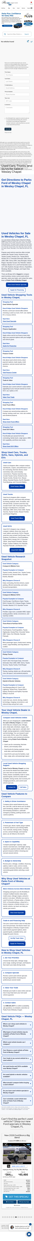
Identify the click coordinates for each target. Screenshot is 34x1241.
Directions (9, 8)
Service (23, 8)
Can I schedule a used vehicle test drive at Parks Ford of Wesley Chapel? (14, 1101)
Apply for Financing (17, 290)
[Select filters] (28, 41)
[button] (3, 8)
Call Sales (23, 787)
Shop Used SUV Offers (10, 446)
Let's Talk (8, 129)
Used (18, 8)
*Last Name (7, 78)
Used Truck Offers (17, 518)
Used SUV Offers (17, 550)
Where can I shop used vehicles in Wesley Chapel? (15, 1025)
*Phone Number (9, 91)
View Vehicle (10, 1202)
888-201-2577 (18, 1166)
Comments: (7, 104)
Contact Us (11, 787)
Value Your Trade (8, 397)
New (14, 8)
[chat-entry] (29, 1234)
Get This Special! (18, 1197)
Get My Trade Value (17, 938)
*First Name (7, 72)
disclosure (17, 1205)
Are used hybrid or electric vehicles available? (15, 1075)
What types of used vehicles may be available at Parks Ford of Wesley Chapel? (15, 1034)
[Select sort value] (31, 41)
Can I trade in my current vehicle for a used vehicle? (16, 1059)
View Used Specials (9, 321)
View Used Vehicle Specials (17, 284)
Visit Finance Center (10, 372)
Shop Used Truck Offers (11, 422)
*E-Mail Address (9, 85)
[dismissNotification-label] (30, 1224)
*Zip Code (7, 98)
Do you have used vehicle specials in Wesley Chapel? (16, 1092)
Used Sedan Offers (17, 486)
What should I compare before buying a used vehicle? (16, 1083)
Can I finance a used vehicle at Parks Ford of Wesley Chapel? (15, 1051)
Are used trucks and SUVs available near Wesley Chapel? (15, 1067)
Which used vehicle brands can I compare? (14, 1043)
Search (27, 34)
